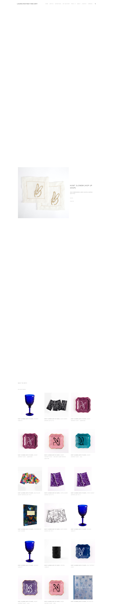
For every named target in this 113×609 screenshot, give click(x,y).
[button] (73, 4)
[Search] (95, 3)
